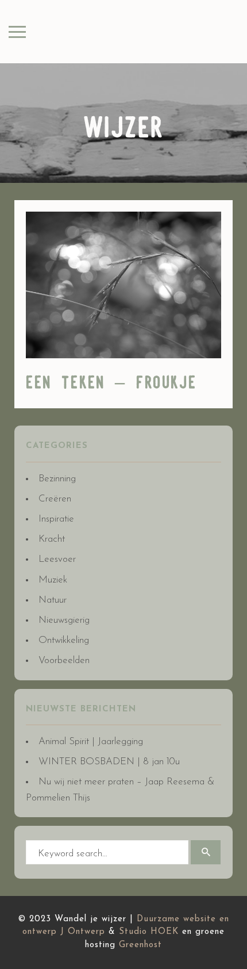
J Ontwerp (82, 932)
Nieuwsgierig (64, 620)
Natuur (52, 600)
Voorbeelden (64, 660)
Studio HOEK (149, 932)
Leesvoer (57, 559)
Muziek (52, 580)
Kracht (51, 539)
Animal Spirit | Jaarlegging (90, 741)
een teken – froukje (111, 383)
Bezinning (57, 479)
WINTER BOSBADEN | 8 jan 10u (109, 762)
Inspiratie (56, 519)
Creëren (54, 499)
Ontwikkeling (63, 640)
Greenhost (140, 945)
